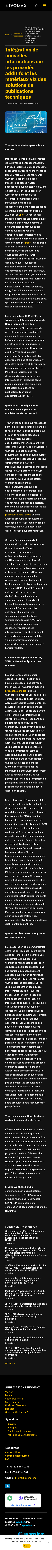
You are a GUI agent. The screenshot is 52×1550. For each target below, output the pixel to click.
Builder (9, 1395)
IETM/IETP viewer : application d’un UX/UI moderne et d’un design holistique (24, 1316)
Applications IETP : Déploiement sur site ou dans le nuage (24, 1338)
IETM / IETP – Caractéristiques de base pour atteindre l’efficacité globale (26, 1304)
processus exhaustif (16, 690)
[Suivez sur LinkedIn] (7, 1486)
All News (10, 1363)
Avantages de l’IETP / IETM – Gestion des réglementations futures (25, 1328)
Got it (26, 1546)
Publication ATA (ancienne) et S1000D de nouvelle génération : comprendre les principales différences (25, 1293)
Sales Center (12, 1402)
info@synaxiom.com (25, 1477)
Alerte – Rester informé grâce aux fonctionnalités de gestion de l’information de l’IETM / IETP (23, 1280)
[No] (48, 1542)
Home (8, 35)
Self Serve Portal (14, 1398)
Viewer (9, 1392)
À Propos (12, 1427)
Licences (9, 1408)
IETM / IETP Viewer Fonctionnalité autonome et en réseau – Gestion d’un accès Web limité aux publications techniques (25, 1351)
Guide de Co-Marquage (17, 1412)
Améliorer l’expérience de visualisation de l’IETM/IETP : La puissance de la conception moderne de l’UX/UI (25, 1267)
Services (12, 1424)
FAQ (7, 1459)
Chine (22, 214)
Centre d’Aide (12, 1452)
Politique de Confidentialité (22, 1434)
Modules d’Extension (16, 1405)
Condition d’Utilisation (19, 1431)
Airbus (27, 242)
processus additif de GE (18, 514)
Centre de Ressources (18, 34)
